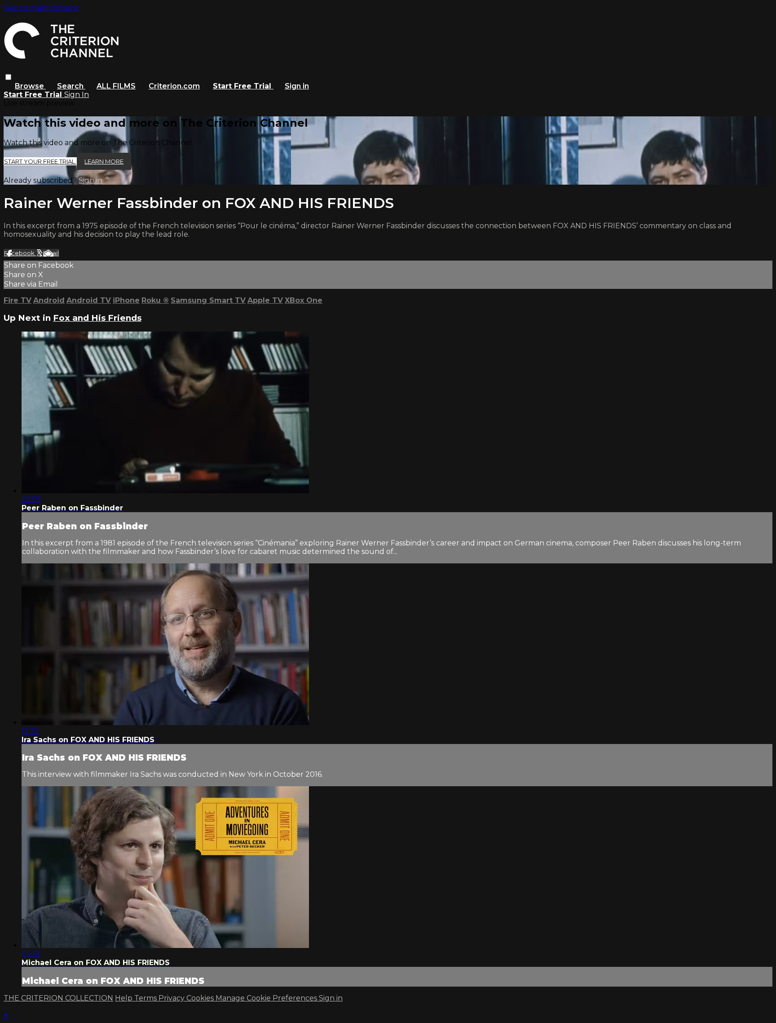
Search (71, 86)
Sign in (297, 86)
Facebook (20, 253)
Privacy (172, 998)
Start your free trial (40, 161)
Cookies (201, 998)
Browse (30, 86)
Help (124, 998)
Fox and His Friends (97, 318)
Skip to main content (41, 8)
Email (51, 253)
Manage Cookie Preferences (267, 998)
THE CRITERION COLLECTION (58, 998)
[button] (8, 77)
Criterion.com (174, 86)
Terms (146, 998)
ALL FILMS (116, 86)
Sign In (76, 94)
